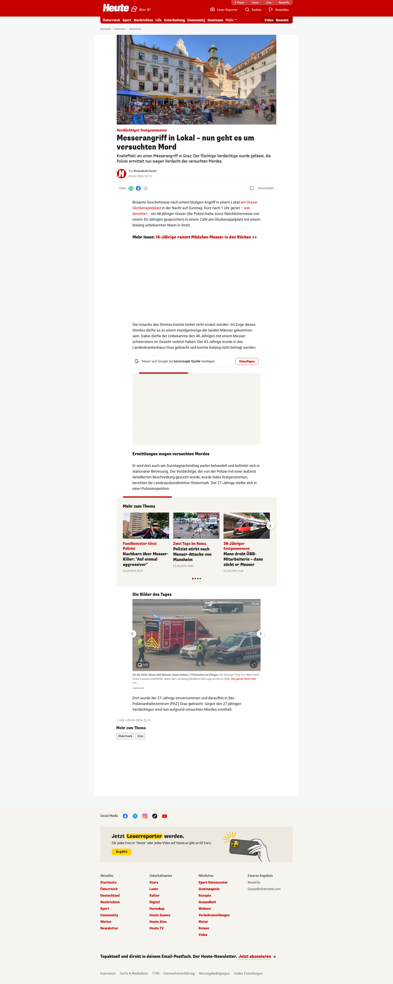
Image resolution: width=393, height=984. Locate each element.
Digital (154, 902)
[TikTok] (154, 816)
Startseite (105, 29)
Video (268, 20)
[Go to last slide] (132, 634)
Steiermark (135, 29)
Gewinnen (215, 20)
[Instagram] (144, 816)
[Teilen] (145, 188)
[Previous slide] (123, 526)
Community (196, 20)
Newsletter (109, 928)
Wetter (106, 922)
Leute (153, 889)
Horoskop (156, 909)
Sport (126, 20)
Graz (140, 736)
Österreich (111, 20)
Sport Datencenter (213, 883)
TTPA (155, 973)
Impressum (108, 973)
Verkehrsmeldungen (214, 915)
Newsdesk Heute (145, 171)
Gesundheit (207, 902)
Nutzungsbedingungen (214, 973)
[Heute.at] (116, 8)
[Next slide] (270, 526)
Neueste (282, 20)
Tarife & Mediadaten (134, 973)
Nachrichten (110, 902)
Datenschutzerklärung (179, 973)
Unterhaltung (174, 20)
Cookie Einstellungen (248, 973)
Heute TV (156, 928)
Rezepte (205, 896)
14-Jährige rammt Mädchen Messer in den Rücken (203, 237)
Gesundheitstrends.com (264, 889)
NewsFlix (254, 883)
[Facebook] (138, 188)
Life (158, 20)
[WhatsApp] (131, 188)
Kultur (154, 896)
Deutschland (110, 896)
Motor (203, 922)
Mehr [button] (230, 20)
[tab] (193, 578)
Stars (153, 883)
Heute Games (159, 915)
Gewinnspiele (209, 889)
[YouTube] (164, 816)
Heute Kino (158, 922)
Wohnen (205, 909)
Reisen (204, 928)
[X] (135, 816)
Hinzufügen (247, 361)
